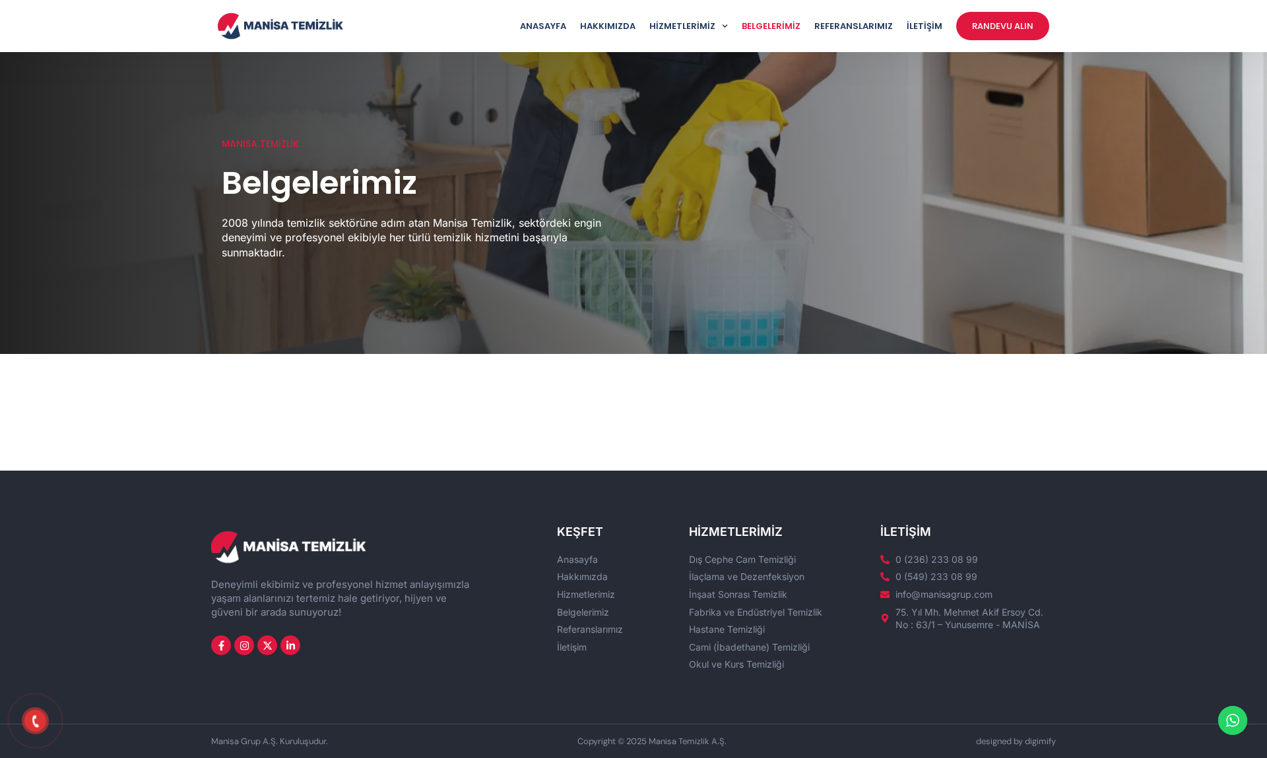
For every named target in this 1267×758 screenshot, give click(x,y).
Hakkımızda (607, 26)
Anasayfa (543, 26)
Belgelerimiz (771, 26)
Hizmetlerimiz (682, 26)
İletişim (924, 26)
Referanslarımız (853, 26)
